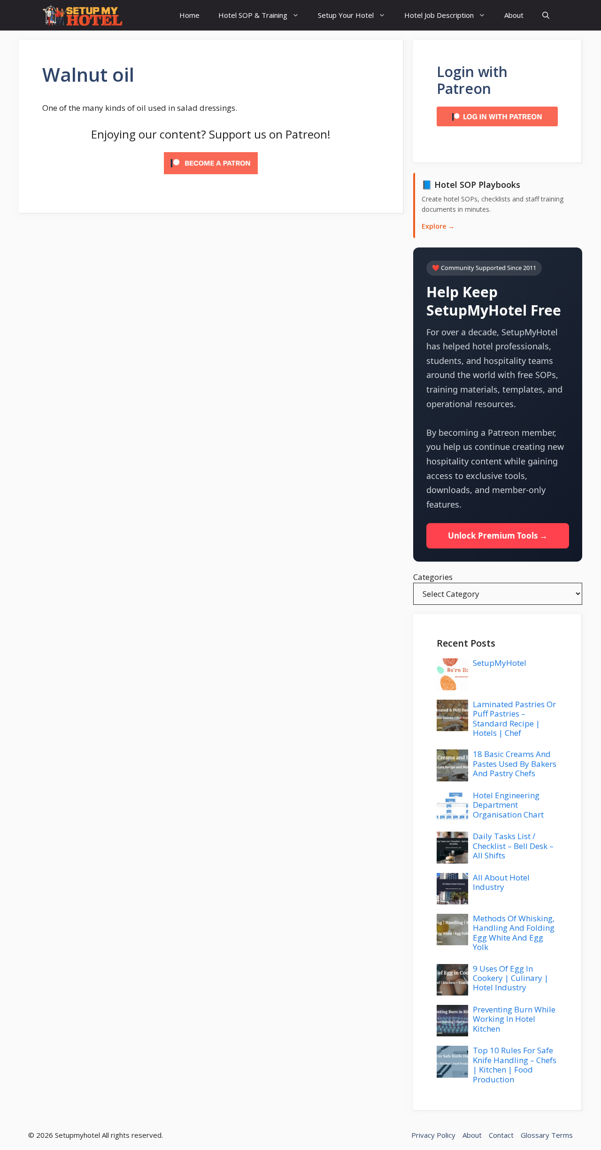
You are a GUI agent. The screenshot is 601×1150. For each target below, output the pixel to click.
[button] (546, 15)
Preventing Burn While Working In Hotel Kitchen (514, 1019)
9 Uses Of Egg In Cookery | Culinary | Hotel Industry (510, 978)
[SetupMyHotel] (82, 15)
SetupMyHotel (499, 662)
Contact (501, 1135)
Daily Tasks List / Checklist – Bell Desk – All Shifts (513, 846)
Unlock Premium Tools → (497, 535)
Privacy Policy (433, 1135)
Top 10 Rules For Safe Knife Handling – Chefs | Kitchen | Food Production (514, 1064)
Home (189, 15)
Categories (433, 576)
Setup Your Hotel (346, 15)
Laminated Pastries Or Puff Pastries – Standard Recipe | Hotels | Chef (514, 718)
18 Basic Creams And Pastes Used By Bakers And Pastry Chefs (514, 764)
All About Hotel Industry (501, 882)
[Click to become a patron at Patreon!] (211, 175)
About (514, 15)
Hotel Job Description (439, 15)
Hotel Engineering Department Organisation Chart (508, 805)
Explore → (438, 226)
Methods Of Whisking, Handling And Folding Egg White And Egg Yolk (514, 932)
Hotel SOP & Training (252, 15)
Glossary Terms (547, 1135)
